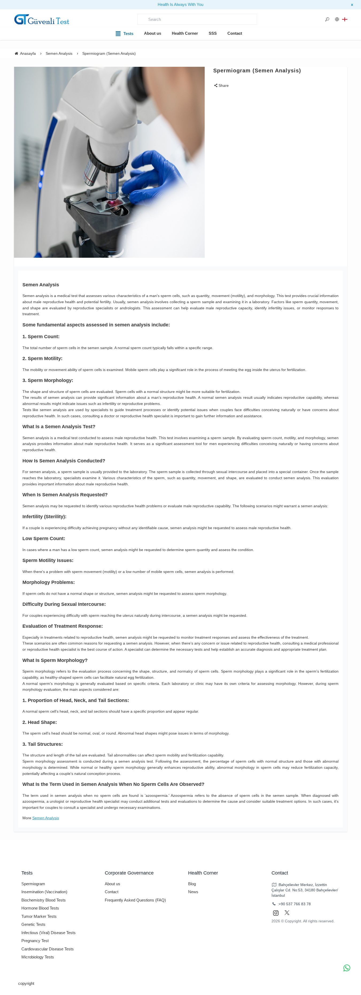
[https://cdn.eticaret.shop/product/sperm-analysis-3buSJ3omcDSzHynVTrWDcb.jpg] (109, 162)
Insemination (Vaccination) (44, 891)
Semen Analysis (45, 818)
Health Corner (185, 33)
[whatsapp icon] (346, 968)
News (193, 891)
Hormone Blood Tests (40, 908)
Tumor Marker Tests (39, 916)
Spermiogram (33, 883)
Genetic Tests (33, 924)
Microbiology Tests (37, 957)
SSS (213, 33)
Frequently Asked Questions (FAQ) (135, 900)
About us (152, 33)
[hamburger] (42, 19)
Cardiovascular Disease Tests (47, 949)
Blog (192, 883)
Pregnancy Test (35, 940)
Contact (234, 33)
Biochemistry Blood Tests (43, 900)
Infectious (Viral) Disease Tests (48, 932)
